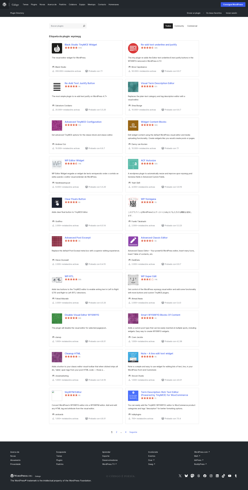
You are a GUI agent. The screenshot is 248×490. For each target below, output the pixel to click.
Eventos (151, 456)
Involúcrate (153, 452)
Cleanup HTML (73, 353)
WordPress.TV (109, 464)
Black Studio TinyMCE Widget (81, 44)
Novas (13, 456)
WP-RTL (69, 276)
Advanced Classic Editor (154, 237)
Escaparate (61, 452)
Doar (151, 460)
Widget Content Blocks (153, 121)
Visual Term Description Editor (157, 83)
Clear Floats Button (75, 199)
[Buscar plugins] (84, 26)
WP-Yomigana (148, 199)
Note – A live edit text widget (157, 353)
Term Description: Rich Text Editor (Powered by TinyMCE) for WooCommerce (164, 393)
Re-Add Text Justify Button (80, 83)
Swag (151, 464)
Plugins (59, 460)
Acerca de (14, 452)
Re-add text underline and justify (159, 44)
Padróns (59, 464)
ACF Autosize (148, 160)
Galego (38, 476)
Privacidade (15, 464)
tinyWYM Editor (73, 392)
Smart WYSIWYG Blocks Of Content (160, 314)
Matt (197, 456)
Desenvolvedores (110, 460)
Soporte (105, 456)
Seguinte (133, 432)
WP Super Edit (149, 276)
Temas (59, 456)
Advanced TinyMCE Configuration (83, 121)
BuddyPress (200, 464)
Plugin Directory (17, 13)
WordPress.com (202, 452)
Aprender (106, 452)
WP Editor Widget (74, 160)
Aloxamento (15, 460)
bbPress (199, 460)
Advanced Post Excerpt (78, 237)
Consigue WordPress (233, 4)
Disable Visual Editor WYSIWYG (82, 314)
